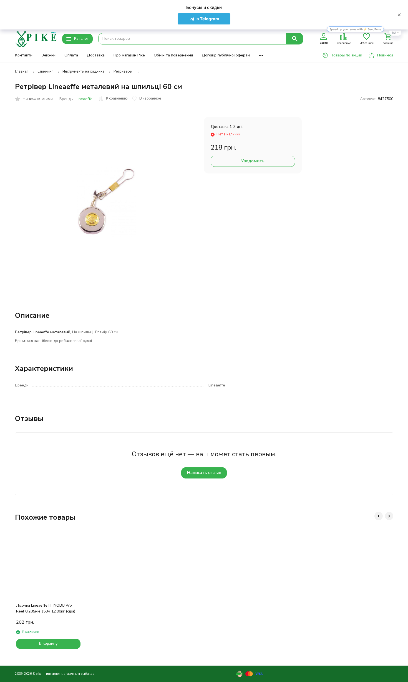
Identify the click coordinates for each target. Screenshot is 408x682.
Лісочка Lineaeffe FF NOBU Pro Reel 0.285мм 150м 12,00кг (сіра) (45, 608)
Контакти (23, 55)
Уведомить (253, 161)
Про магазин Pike (129, 55)
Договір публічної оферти (226, 55)
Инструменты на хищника (83, 71)
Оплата (71, 55)
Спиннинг (45, 71)
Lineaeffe (84, 98)
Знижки (48, 55)
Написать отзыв (204, 473)
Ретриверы (123, 71)
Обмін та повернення (173, 55)
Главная (21, 71)
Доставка (96, 55)
